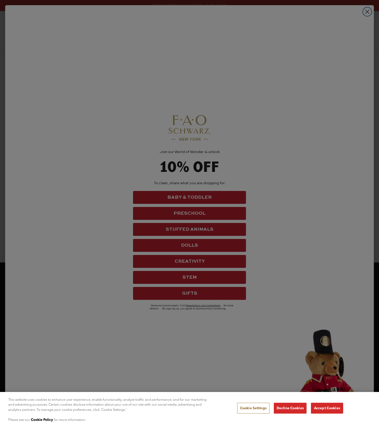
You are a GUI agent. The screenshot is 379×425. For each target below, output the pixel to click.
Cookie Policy (42, 420)
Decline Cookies (290, 408)
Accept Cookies (327, 408)
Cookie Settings (253, 408)
